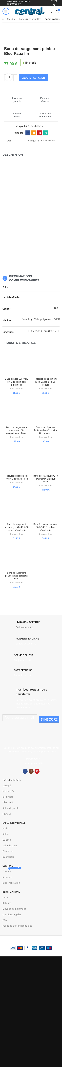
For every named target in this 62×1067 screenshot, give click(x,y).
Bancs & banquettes (30, 19)
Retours (6, 903)
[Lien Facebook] (27, 132)
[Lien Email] (33, 132)
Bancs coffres (52, 19)
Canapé (6, 785)
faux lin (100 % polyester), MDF (41, 319)
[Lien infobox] (17, 96)
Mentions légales (11, 914)
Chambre (7, 851)
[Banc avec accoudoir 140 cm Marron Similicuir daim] (46, 459)
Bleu (57, 308)
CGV (4, 920)
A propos (7, 877)
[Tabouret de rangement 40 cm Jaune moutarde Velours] (46, 362)
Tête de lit (8, 802)
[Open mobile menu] (6, 11)
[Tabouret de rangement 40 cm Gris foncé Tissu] (16, 459)
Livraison (7, 897)
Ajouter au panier (33, 78)
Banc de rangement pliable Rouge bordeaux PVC (16, 576)
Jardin (5, 828)
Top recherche (11, 779)
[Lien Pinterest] (54, 5)
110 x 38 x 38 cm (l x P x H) (43, 331)
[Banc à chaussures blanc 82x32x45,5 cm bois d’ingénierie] (46, 508)
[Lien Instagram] (31, 771)
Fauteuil (6, 813)
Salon (5, 834)
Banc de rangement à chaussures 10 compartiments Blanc (16, 430)
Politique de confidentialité (17, 925)
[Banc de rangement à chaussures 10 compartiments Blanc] (16, 411)
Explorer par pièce (13, 822)
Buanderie (8, 856)
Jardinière (7, 796)
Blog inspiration (11, 882)
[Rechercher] (50, 11)
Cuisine (6, 839)
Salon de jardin (10, 808)
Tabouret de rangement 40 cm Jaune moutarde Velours (46, 382)
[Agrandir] (8, 77)
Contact (11, 871)
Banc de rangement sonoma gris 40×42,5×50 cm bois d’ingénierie (16, 527)
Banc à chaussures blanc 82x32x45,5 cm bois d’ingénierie (45, 527)
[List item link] (31, 763)
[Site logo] (29, 11)
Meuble (11, 19)
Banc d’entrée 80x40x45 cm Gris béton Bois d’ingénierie (16, 382)
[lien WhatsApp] (45, 132)
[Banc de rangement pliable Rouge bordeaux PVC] (16, 556)
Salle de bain (9, 845)
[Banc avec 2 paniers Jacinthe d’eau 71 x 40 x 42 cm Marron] (46, 411)
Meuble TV (8, 791)
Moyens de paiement (14, 908)
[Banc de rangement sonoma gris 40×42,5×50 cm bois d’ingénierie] (16, 508)
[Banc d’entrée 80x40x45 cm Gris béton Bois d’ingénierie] (16, 362)
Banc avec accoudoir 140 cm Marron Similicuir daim (45, 479)
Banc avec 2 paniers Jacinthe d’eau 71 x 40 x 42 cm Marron (45, 430)
